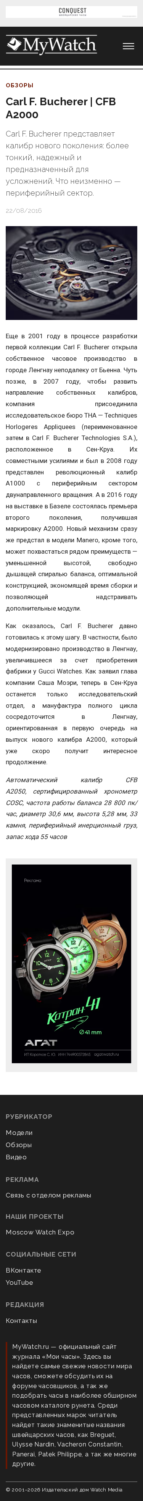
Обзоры (20, 85)
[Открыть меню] (128, 46)
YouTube (20, 1282)
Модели (19, 1132)
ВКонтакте (24, 1270)
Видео (16, 1157)
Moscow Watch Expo (40, 1232)
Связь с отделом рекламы (48, 1195)
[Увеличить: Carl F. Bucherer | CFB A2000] (71, 273)
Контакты (21, 1320)
